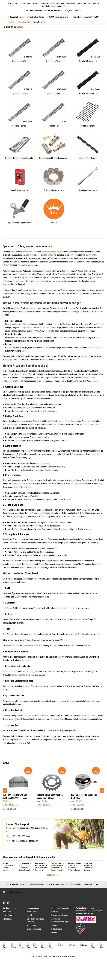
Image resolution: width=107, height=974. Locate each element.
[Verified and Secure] (81, 929)
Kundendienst (32, 912)
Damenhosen (72, 868)
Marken (54, 932)
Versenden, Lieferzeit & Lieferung (35, 920)
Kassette (5, 868)
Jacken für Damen (74, 870)
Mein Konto (7, 912)
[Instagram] (8, 903)
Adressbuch (7, 919)
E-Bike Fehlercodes (34, 929)
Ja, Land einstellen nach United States (43, 10)
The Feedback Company (84, 913)
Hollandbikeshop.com (54, 956)
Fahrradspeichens (49, 251)
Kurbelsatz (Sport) (9, 865)
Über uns (54, 912)
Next (102, 790)
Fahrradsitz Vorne (41, 865)
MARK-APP (73, 956)
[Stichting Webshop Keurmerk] (86, 919)
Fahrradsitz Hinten (41, 868)
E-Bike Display (23, 868)
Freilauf (5, 870)
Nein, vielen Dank (72, 10)
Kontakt (30, 915)
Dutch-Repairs (56, 929)
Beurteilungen (94, 911)
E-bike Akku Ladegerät (26, 870)
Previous (5, 790)
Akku (20, 865)
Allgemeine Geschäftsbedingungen (60, 920)
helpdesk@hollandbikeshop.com (25, 841)
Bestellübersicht (8, 915)
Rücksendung (32, 925)
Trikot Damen (72, 865)
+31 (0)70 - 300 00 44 (21, 836)
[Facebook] (4, 903)
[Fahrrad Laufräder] (4, 22)
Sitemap (54, 925)
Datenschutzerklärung (59, 915)
